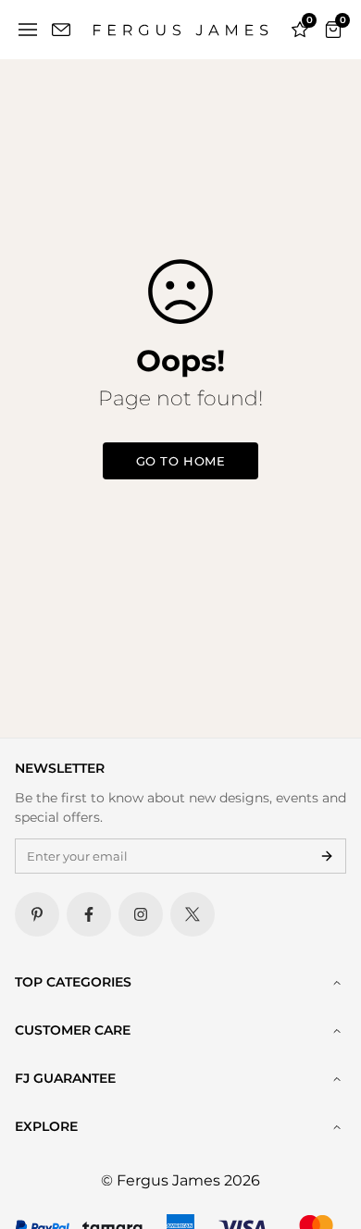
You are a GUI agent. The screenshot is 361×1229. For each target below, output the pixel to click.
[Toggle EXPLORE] (337, 1127)
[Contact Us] (61, 30)
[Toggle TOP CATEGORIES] (337, 983)
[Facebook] (89, 914)
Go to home (180, 460)
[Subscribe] (326, 856)
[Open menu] (28, 30)
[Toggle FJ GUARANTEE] (337, 1079)
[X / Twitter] (192, 914)
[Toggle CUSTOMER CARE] (337, 1031)
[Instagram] (140, 914)
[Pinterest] (37, 914)
